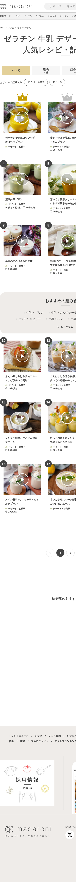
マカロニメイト (39, 741)
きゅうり (52, 16)
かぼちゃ (40, 16)
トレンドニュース (19, 735)
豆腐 (74, 16)
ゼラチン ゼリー (29, 319)
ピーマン (28, 16)
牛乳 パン (56, 319)
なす (18, 16)
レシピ (38, 735)
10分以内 (57, 82)
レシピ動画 (54, 735)
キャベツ (64, 16)
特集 (11, 741)
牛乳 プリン (34, 312)
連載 (22, 741)
